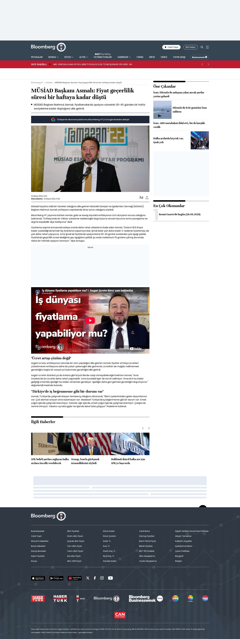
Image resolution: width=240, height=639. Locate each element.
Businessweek (37, 531)
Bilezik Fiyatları (146, 546)
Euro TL (106, 546)
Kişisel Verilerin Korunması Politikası (191, 531)
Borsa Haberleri (38, 546)
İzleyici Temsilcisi (183, 536)
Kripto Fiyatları (38, 556)
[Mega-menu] (207, 47)
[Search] (202, 47)
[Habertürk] (38, 598)
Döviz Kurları (109, 531)
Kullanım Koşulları (183, 541)
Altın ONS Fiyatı (74, 561)
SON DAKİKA (39, 64)
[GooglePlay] (56, 578)
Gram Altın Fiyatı (75, 536)
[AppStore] (38, 578)
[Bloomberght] (48, 47)
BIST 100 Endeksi (146, 551)
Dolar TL (107, 541)
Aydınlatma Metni (183, 546)
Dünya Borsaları (38, 551)
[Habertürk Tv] (60, 598)
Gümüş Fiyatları (146, 536)
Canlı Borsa (144, 531)
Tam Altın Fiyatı (74, 546)
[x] (87, 578)
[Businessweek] (146, 598)
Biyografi (179, 556)
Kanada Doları (109, 561)
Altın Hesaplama (147, 556)
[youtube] (110, 578)
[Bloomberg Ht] (107, 598)
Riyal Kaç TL (108, 556)
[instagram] (102, 578)
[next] (208, 64)
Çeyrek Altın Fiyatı (75, 541)
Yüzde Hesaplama (148, 561)
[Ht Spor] (80, 598)
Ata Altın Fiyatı (74, 556)
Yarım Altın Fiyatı (75, 551)
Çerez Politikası (182, 551)
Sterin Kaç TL (109, 551)
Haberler (49, 82)
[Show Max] (205, 598)
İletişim (178, 561)
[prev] (202, 64)
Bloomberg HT (37, 82)
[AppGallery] (75, 578)
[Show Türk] (190, 598)
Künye (34, 561)
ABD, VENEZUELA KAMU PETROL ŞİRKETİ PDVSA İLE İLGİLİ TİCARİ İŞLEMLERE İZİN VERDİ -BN (92, 64)
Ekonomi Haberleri (39, 541)
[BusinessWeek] (199, 57)
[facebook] (95, 578)
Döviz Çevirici (109, 536)
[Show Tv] (175, 598)
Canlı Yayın (36, 536)
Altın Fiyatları (73, 531)
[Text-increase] (141, 197)
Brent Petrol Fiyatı (147, 541)
